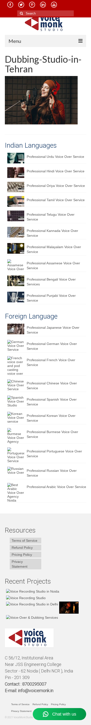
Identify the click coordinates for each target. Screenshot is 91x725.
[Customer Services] (32, 591)
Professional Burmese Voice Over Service (52, 434)
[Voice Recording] (31, 604)
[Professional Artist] (25, 597)
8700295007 (35, 684)
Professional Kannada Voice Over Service (52, 233)
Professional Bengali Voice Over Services (51, 281)
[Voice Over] (31, 617)
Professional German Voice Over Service (52, 346)
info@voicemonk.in (35, 690)
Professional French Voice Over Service (51, 362)
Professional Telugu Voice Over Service (50, 217)
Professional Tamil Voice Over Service (56, 200)
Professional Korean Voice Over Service (51, 418)
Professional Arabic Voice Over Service (56, 487)
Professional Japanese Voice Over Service (53, 330)
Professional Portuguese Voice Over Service (54, 453)
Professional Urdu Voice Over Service (55, 157)
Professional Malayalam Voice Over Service (54, 249)
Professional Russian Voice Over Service (52, 473)
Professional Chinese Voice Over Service (52, 385)
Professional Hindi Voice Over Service (55, 171)
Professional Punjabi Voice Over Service (51, 298)
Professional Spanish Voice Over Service (52, 401)
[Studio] (68, 608)
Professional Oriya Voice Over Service (56, 186)
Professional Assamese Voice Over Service (53, 265)
